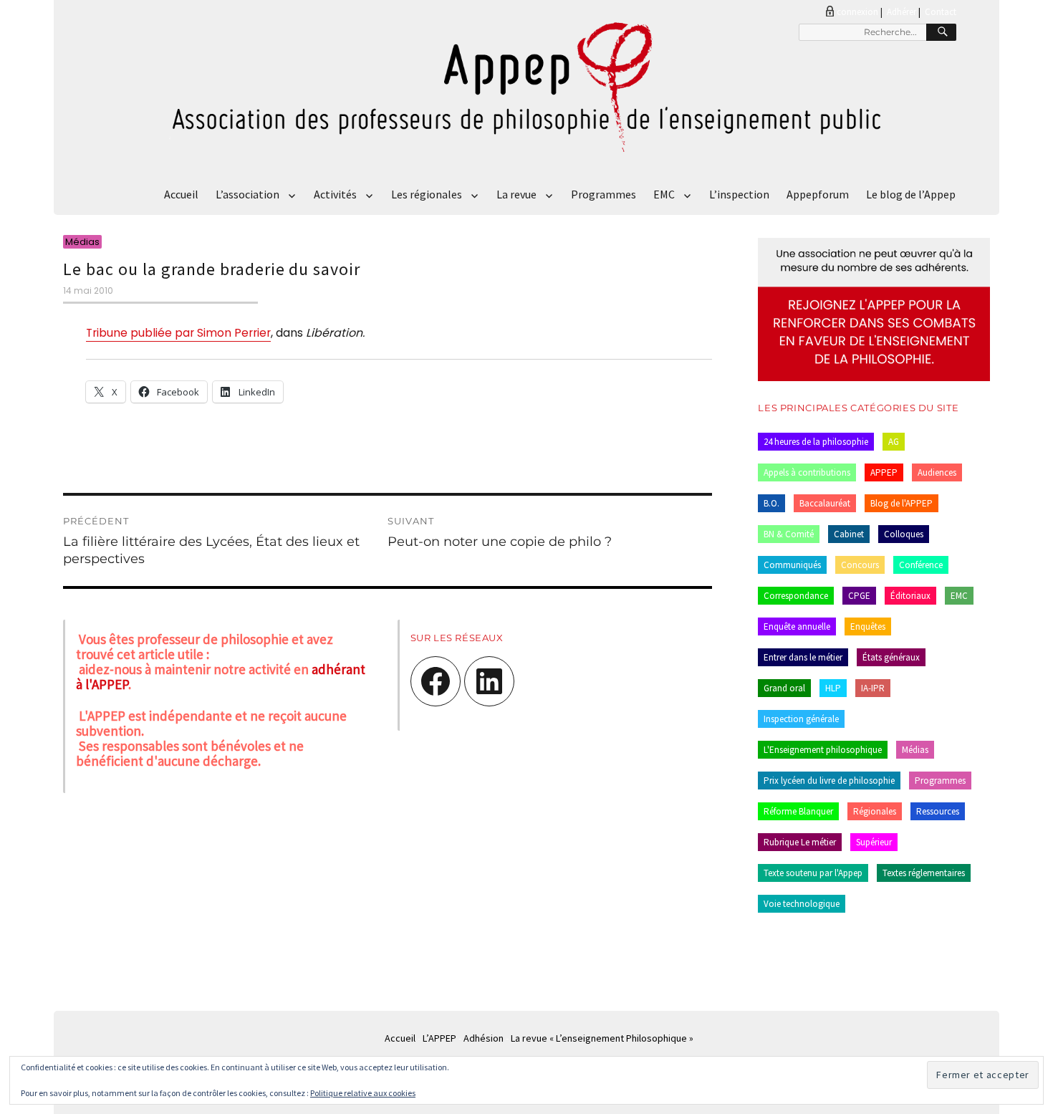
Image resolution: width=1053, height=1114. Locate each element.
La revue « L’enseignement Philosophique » (602, 1038)
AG (893, 442)
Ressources (937, 811)
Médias (915, 750)
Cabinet (849, 534)
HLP (833, 688)
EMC (664, 194)
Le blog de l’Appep (911, 194)
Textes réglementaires (924, 873)
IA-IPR (873, 688)
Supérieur (874, 842)
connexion (857, 12)
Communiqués (792, 565)
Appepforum (818, 194)
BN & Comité (789, 534)
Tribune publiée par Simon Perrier (178, 333)
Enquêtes (867, 626)
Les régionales (426, 194)
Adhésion (483, 1038)
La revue (516, 194)
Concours (860, 565)
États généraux (891, 657)
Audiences (937, 472)
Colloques (903, 534)
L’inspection (739, 194)
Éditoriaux (910, 596)
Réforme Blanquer (798, 811)
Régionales (874, 811)
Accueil (181, 194)
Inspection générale (801, 719)
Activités (335, 194)
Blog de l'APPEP (901, 503)
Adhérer (901, 12)
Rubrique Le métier (800, 842)
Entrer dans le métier (803, 657)
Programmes (603, 194)
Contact (940, 12)
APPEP (884, 472)
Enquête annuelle (797, 626)
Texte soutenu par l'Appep (813, 873)
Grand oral (784, 688)
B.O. (771, 503)
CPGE (859, 596)
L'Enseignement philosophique (823, 750)
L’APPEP (439, 1038)
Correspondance (796, 596)
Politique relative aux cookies (362, 1092)
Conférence (921, 565)
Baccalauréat (824, 503)
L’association (247, 194)
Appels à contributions (807, 472)
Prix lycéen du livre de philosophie (829, 780)
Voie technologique (802, 904)
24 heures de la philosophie (816, 442)
